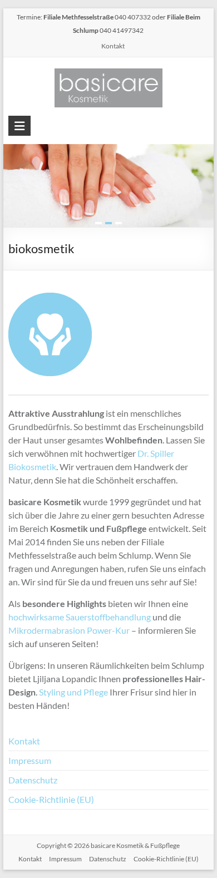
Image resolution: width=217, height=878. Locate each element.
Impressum (29, 760)
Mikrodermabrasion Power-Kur (69, 630)
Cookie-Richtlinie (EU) (51, 799)
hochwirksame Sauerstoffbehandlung (79, 616)
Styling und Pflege (73, 692)
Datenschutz (32, 780)
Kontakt (113, 46)
